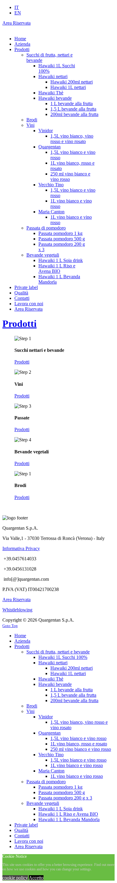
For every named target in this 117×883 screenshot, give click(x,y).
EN (17, 12)
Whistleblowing (17, 609)
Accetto (36, 877)
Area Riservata (16, 23)
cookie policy (15, 877)
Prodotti (19, 323)
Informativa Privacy (21, 548)
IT (16, 7)
